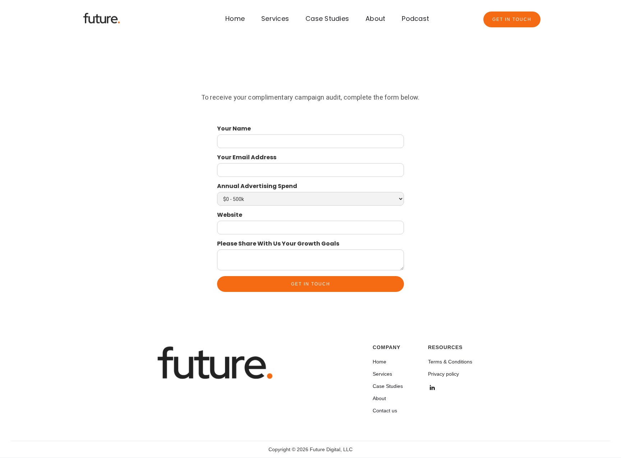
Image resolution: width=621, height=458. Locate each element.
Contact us (385, 410)
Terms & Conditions (450, 362)
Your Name (234, 128)
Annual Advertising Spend (257, 186)
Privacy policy (443, 374)
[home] (101, 19)
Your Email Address (246, 157)
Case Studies (327, 18)
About (375, 18)
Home (235, 18)
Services (275, 18)
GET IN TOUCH (512, 19)
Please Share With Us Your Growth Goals (278, 243)
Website (229, 215)
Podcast (415, 18)
